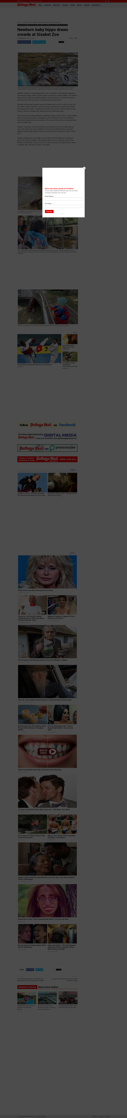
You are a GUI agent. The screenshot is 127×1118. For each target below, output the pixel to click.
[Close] (84, 168)
